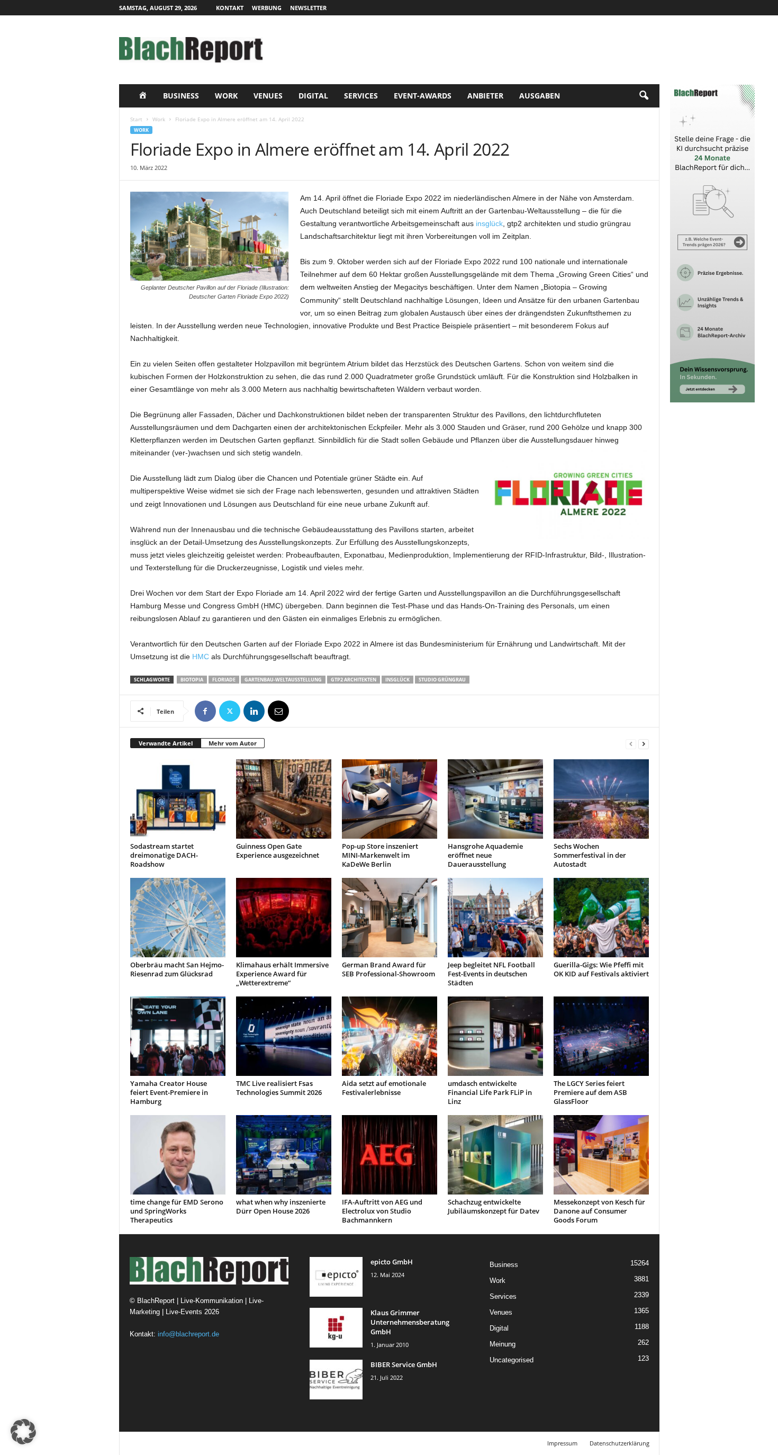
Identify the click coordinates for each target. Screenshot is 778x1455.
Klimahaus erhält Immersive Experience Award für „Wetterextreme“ (282, 973)
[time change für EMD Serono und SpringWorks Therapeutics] (177, 1154)
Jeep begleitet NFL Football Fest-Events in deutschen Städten (491, 973)
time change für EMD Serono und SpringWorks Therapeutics (176, 1211)
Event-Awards (422, 96)
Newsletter (308, 8)
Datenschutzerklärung (619, 1443)
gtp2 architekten (353, 679)
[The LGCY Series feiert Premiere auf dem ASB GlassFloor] (601, 1036)
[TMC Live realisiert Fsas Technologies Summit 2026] (283, 1036)
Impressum (562, 1443)
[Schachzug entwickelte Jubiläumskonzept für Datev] (495, 1154)
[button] (643, 95)
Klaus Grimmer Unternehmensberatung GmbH (409, 1322)
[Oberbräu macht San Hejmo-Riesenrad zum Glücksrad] (177, 917)
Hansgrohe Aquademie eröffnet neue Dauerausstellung (485, 855)
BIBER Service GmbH (403, 1364)
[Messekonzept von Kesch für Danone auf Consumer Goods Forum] (601, 1154)
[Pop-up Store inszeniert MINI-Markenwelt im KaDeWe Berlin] (389, 799)
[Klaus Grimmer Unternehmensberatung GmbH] (336, 1328)
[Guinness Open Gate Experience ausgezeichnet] (283, 799)
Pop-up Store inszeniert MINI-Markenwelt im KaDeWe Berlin (380, 855)
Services (361, 96)
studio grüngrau (442, 679)
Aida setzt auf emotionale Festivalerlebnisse (384, 1088)
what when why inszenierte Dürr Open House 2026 (280, 1206)
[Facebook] (205, 711)
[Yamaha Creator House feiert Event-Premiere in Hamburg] (177, 1036)
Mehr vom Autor (233, 743)
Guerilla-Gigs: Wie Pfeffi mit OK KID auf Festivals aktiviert (601, 969)
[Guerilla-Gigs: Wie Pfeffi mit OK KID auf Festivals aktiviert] (601, 917)
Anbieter (485, 96)
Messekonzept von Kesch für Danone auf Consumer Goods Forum (599, 1211)
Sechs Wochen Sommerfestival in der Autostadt (590, 855)
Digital (313, 96)
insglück (489, 223)
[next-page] (643, 743)
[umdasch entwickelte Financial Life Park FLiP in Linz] (495, 1036)
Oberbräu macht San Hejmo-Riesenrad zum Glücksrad (177, 969)
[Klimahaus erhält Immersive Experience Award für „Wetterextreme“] (283, 917)
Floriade (224, 679)
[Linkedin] (254, 711)
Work (226, 96)
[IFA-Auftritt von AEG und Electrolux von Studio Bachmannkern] (389, 1154)
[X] (229, 711)
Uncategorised (511, 1360)
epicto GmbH (391, 1262)
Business (181, 96)
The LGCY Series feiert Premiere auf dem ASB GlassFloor (590, 1092)
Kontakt (229, 8)
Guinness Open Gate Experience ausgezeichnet (277, 850)
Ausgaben (539, 96)
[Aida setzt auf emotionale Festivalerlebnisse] (389, 1036)
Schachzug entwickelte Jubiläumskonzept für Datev (493, 1206)
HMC (200, 656)
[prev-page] (631, 743)
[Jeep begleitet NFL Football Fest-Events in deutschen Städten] (495, 917)
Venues (268, 96)
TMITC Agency (219, 1443)
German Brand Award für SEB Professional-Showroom (388, 969)
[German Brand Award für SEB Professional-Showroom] (389, 917)
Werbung (267, 8)
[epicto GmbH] (336, 1277)
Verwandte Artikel (166, 743)
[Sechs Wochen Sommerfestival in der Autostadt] (601, 799)
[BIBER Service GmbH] (336, 1379)
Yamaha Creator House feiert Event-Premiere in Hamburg (169, 1092)
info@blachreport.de (188, 1334)
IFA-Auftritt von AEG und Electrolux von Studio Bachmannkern (382, 1211)
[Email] (278, 711)
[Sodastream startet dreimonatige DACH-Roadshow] (177, 799)
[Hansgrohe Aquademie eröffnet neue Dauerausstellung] (495, 799)
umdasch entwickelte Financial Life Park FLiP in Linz (490, 1092)
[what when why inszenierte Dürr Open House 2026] (283, 1154)
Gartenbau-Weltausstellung (283, 679)
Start (136, 119)
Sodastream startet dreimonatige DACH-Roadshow (164, 855)
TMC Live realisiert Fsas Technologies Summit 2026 (279, 1088)
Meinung (502, 1344)
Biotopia (191, 679)
